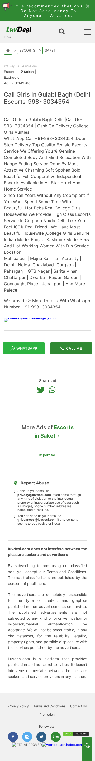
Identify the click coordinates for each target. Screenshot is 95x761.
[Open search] (62, 32)
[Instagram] (27, 737)
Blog (56, 736)
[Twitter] (42, 390)
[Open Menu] (87, 32)
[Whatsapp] (53, 390)
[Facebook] (13, 737)
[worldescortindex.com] (62, 745)
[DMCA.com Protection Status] (76, 735)
